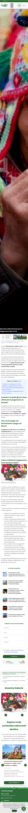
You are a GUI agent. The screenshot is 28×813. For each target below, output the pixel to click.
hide (20, 381)
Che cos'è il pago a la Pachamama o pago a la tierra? (14, 677)
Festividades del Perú (10, 341)
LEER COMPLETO (14, 782)
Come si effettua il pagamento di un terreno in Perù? (14, 681)
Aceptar (14, 810)
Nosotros (5, 1)
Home (2, 341)
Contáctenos (14, 656)
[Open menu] (19, 5)
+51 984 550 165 (8, 801)
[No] (26, 807)
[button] (5, 715)
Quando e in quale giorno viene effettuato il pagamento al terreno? (14, 673)
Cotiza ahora (22, 338)
